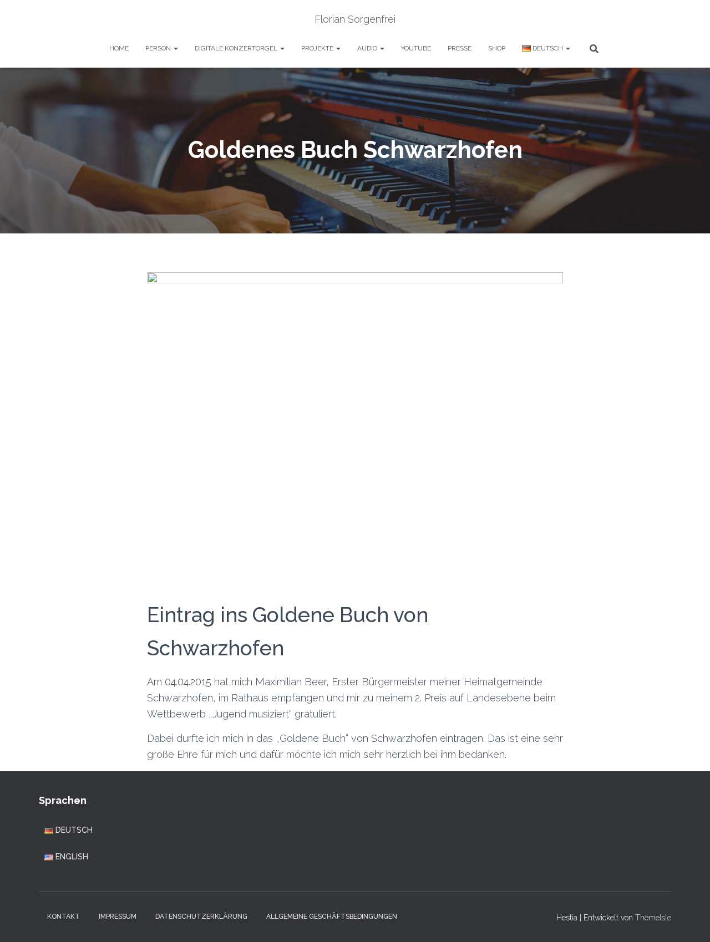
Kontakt (63, 916)
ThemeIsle (653, 917)
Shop (496, 48)
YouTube (416, 48)
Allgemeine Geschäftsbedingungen (331, 916)
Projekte (318, 48)
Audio (368, 48)
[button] (175, 48)
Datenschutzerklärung (201, 916)
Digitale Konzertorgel (237, 48)
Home (119, 48)
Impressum (117, 916)
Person (159, 48)
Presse (459, 48)
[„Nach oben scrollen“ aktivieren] (688, 920)
